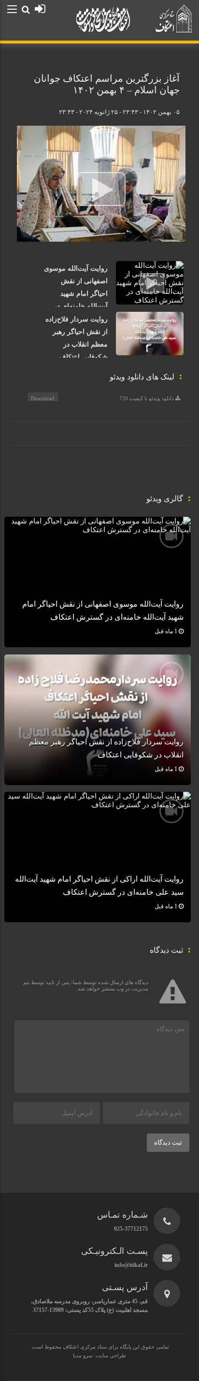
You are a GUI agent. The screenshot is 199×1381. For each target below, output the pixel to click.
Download (42, 398)
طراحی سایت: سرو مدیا (99, 1355)
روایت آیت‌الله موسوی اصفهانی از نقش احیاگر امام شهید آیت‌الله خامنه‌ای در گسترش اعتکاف (76, 293)
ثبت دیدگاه (168, 1142)
